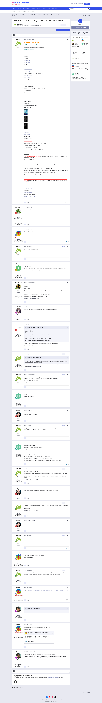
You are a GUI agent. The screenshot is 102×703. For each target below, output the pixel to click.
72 (18, 402)
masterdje (18, 392)
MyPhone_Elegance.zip (28, 192)
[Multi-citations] (25, 202)
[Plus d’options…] (67, 39)
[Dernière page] (25, 35)
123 (19, 217)
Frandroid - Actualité (17, 8)
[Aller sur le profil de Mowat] (18, 328)
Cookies (62, 699)
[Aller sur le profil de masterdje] (18, 396)
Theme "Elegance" (28, 71)
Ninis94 (18, 229)
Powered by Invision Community (51, 701)
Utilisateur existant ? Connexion (75, 3)
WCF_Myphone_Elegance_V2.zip (30, 196)
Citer (28, 202)
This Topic (83, 8)
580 (19, 292)
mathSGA (20, 24)
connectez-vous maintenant (53, 677)
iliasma (18, 264)
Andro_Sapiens (18, 207)
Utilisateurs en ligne (26, 11)
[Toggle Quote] (25, 327)
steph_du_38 (18, 282)
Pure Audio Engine (28, 75)
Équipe (19, 11)
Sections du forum (35, 8)
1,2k (19, 239)
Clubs (33, 11)
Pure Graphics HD (27, 77)
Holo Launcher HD (28, 69)
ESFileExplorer (27, 60)
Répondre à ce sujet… (24, 681)
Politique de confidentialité (47, 699)
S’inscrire (86, 3)
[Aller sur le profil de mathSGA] (15, 25)
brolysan (18, 306)
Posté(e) (28, 39)
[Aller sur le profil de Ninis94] (18, 233)
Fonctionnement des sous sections (79, 27)
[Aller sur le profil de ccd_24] (18, 609)
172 (19, 334)
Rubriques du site (26, 8)
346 (19, 615)
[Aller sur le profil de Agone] (18, 414)
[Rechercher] (88, 9)
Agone (18, 410)
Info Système (26, 132)
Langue (39, 699)
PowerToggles (27, 62)
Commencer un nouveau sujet (48, 29)
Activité (49, 8)
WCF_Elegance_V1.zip (28, 188)
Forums (14, 11)
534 (19, 49)
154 (19, 420)
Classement (54, 8)
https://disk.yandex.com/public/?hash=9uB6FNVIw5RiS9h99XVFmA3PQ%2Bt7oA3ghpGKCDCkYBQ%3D (48, 590)
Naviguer (43, 8)
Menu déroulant (27, 134)
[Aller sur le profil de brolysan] (18, 311)
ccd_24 (18, 605)
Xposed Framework (28, 81)
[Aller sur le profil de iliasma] (18, 268)
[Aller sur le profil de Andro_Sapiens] (18, 211)
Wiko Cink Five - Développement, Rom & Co (32, 25)
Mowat (18, 324)
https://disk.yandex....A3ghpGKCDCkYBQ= (37, 610)
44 (18, 274)
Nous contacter (57, 699)
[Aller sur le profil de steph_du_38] (18, 286)
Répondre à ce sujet (63, 29)
